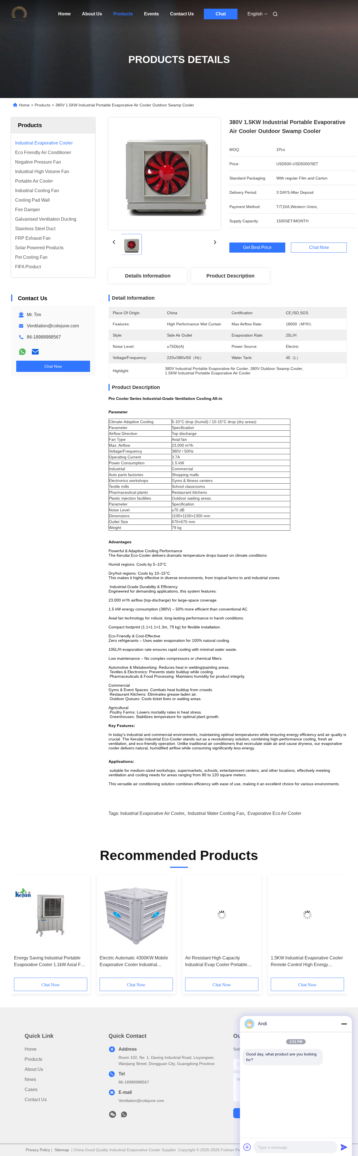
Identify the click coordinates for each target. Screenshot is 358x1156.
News (30, 1079)
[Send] (344, 1147)
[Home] (19, 14)
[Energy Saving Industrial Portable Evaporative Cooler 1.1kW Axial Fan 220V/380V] (50, 914)
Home (64, 13)
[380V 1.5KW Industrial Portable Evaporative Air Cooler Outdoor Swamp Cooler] (164, 174)
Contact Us (182, 13)
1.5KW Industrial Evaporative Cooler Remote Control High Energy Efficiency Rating (307, 961)
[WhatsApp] (22, 351)
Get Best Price (257, 247)
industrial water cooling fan (216, 813)
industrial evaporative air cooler (152, 813)
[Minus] (344, 1023)
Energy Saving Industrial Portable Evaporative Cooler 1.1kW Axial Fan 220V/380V (50, 961)
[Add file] (247, 1147)
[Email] (35, 351)
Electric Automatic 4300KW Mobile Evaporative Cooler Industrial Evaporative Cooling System (134, 961)
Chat (221, 13)
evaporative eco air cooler (274, 813)
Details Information (148, 276)
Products (123, 13)
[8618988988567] (124, 1116)
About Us (92, 13)
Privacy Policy (38, 1150)
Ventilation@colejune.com (53, 325)
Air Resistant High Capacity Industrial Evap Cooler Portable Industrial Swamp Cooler (216, 961)
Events (151, 13)
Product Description (230, 276)
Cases (31, 1089)
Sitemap (62, 1150)
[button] (21, 928)
